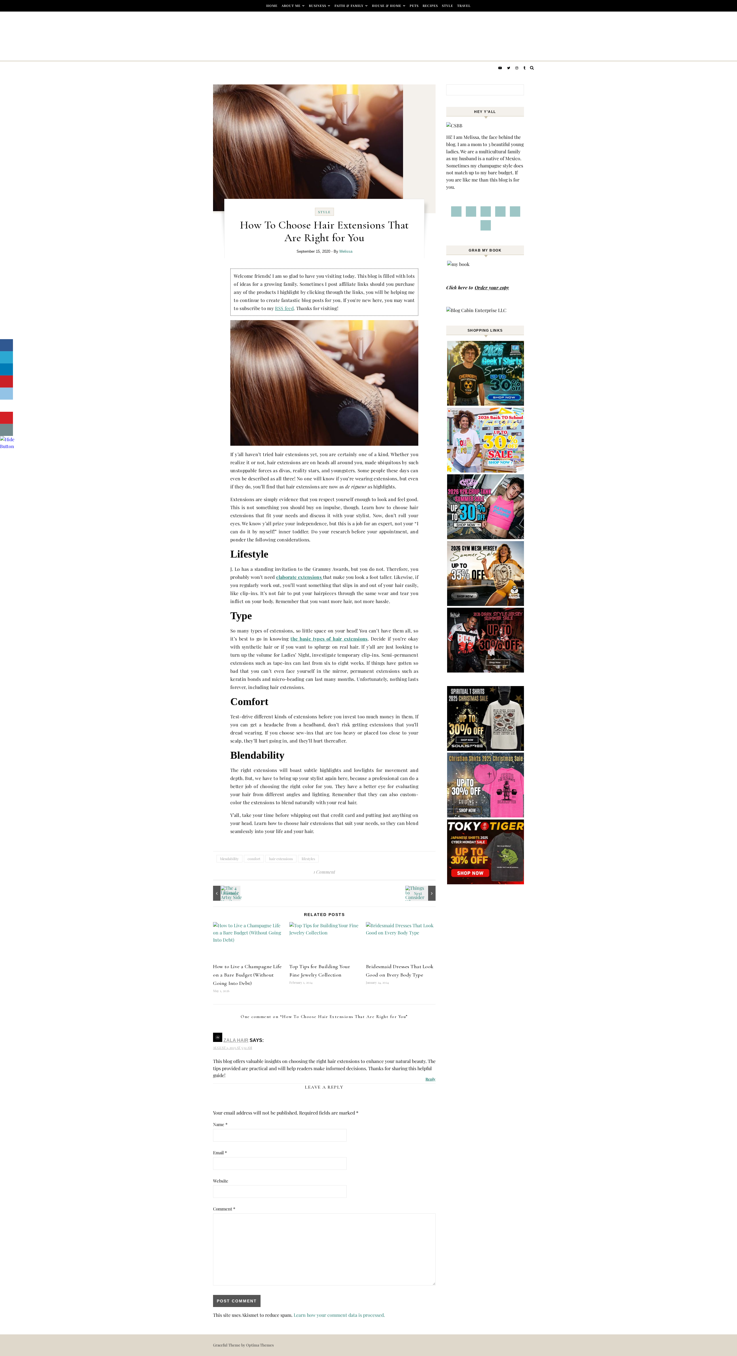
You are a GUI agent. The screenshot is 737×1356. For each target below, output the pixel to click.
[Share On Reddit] (6, 394)
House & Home (386, 5)
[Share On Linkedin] (6, 369)
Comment (224, 1209)
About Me (291, 5)
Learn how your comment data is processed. (339, 1315)
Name (220, 1124)
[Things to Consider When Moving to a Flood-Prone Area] (423, 893)
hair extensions (281, 858)
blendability (229, 858)
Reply (431, 1079)
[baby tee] (486, 537)
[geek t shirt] (486, 404)
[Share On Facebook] (6, 345)
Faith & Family (349, 5)
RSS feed (284, 308)
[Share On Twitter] (6, 357)
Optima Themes (260, 1344)
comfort (254, 858)
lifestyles (308, 858)
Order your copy (492, 287)
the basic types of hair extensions (328, 639)
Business (317, 5)
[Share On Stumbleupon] (6, 406)
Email (220, 1152)
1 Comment (324, 872)
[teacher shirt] (486, 471)
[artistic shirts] (486, 749)
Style (447, 5)
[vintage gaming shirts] (486, 671)
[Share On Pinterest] (6, 381)
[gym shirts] (486, 604)
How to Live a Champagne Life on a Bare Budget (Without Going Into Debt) (247, 974)
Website (220, 1181)
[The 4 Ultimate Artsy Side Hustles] (226, 893)
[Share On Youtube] (6, 418)
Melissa (345, 251)
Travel (464, 5)
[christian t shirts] (486, 816)
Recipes (430, 5)
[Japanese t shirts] (486, 882)
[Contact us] (6, 430)
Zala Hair (235, 1040)
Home (272, 5)
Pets (414, 5)
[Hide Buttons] (7, 446)
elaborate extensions (299, 577)
